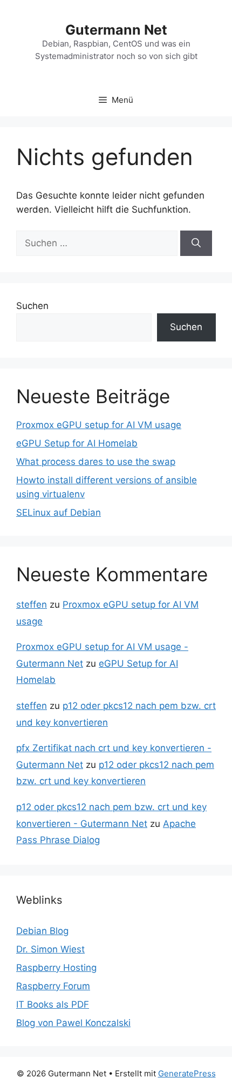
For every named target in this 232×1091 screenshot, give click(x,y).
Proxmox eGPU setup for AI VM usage (98, 424)
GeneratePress (187, 1073)
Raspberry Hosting (56, 967)
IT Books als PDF (52, 1004)
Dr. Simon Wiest (50, 949)
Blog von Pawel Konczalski (73, 1022)
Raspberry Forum (53, 986)
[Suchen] (196, 244)
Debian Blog (42, 930)
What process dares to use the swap (95, 461)
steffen (31, 604)
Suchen (32, 305)
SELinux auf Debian (58, 512)
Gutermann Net (116, 30)
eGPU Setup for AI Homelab (77, 443)
